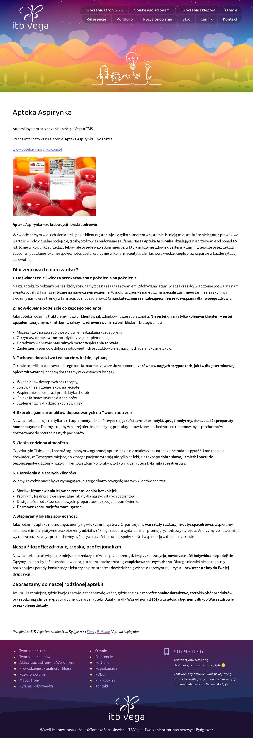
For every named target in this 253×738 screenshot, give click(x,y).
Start (90, 632)
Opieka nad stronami (152, 10)
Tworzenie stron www (104, 10)
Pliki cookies (105, 680)
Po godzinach (106, 668)
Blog (186, 19)
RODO (100, 674)
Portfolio (125, 19)
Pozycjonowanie (157, 19)
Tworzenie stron (32, 651)
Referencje (96, 19)
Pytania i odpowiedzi (36, 686)
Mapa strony (29, 680)
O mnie (231, 10)
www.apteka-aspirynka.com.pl (37, 149)
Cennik (207, 19)
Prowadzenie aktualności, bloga (45, 668)
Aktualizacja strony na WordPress (46, 662)
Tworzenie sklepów (198, 10)
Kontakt (230, 19)
